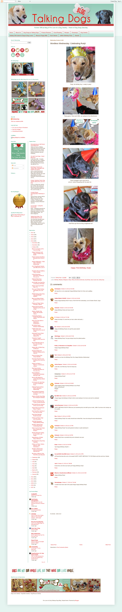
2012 (32, 477)
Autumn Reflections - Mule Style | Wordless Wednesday (38, 263)
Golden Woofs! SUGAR (60, 298)
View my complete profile (17, 121)
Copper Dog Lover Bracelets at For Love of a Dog (38, 330)
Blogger (77, 600)
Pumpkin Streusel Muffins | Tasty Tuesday (38, 271)
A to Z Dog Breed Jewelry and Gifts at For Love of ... (38, 268)
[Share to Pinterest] (79, 278)
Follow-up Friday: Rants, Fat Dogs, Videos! (38, 304)
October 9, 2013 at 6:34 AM (66, 307)
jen (55, 326)
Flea (56, 416)
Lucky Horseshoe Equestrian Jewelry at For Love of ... (38, 276)
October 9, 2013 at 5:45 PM (64, 444)
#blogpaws (65, 279)
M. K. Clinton (34, 508)
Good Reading (58, 32)
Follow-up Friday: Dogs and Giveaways (37, 418)
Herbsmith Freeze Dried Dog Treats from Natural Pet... (38, 335)
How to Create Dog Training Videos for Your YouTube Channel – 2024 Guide (37, 516)
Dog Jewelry (84, 32)
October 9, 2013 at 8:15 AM (63, 326)
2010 (32, 481)
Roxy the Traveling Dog (37, 521)
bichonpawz (58, 289)
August (34, 459)
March (34, 470)
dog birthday (87, 279)
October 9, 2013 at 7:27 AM (62, 317)
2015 (32, 236)
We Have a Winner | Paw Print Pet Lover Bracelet (38, 454)
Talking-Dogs (16, 119)
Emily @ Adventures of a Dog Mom (63, 345)
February (34, 472)
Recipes (66, 32)
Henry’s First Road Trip (36, 495)
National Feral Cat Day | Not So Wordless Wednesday (38, 388)
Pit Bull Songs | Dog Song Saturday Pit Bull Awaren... (38, 295)
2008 (32, 485)
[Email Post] (69, 277)
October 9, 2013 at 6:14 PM (76, 454)
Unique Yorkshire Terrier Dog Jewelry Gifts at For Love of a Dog (38, 182)
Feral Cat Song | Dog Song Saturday (37, 356)
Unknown (57, 307)
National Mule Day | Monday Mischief (37, 279)
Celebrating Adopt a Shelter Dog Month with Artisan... (38, 317)
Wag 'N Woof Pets (35, 533)
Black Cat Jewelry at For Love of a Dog (38, 249)
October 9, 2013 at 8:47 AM (67, 336)
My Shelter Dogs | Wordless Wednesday (38, 326)
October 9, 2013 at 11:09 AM (67, 383)
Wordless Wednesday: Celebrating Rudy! (37, 425)
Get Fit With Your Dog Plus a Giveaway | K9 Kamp (38, 283)
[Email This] (72, 278)
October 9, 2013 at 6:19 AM (73, 298)
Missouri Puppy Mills (41, 35)
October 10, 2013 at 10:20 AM (79, 473)
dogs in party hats (95, 279)
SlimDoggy (57, 336)
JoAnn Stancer (58, 364)
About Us (18, 32)
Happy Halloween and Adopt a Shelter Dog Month (37, 253)
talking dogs (101, 279)
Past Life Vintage (16, 129)
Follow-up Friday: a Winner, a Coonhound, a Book (38, 365)
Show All (43, 562)
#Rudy (73, 279)
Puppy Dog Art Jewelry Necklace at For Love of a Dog (38, 308)
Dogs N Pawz (34, 540)
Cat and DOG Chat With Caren (62, 454)
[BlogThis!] (74, 278)
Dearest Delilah (34, 529)
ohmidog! (33, 514)
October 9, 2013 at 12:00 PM (69, 395)
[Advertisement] (80, 529)
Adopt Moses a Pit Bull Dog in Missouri (37, 438)
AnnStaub (57, 425)
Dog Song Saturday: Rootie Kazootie (37, 415)
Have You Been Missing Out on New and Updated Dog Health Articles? (37, 557)
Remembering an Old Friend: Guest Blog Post (38, 145)
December (35, 242)
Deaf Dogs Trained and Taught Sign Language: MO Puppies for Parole (37, 168)
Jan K (56, 463)
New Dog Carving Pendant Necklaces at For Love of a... (38, 369)
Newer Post (53, 544)
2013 (32, 241)
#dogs (70, 279)
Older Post (108, 544)
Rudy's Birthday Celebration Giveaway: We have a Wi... (38, 374)
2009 (32, 483)
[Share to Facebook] (78, 278)
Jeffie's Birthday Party (66, 35)
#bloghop (61, 279)
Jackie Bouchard (59, 405)
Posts (14, 165)
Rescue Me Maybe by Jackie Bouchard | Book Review (38, 379)
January (34, 474)
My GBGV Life (58, 395)
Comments (16, 168)
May (33, 465)
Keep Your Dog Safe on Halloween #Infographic (37, 322)
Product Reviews (46, 32)
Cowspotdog (34, 546)
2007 (32, 487)
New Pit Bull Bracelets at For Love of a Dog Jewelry (38, 344)
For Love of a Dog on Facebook (20, 127)
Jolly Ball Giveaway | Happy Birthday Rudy (38, 422)
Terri (56, 355)
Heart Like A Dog (35, 528)
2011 (32, 479)
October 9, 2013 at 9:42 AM (79, 345)
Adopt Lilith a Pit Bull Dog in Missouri (38, 348)
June (33, 463)
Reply (56, 293)
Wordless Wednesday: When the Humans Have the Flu (37, 450)
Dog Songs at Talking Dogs (31, 32)
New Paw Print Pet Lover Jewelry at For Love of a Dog (38, 360)
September (35, 457)
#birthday (56, 279)
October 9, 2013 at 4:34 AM (67, 289)
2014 (32, 239)
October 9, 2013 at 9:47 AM (64, 355)
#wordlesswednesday (79, 279)
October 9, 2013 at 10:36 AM (69, 364)
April (33, 468)
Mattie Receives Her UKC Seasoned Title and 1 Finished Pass (37, 503)
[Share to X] (76, 278)
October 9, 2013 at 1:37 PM (66, 425)
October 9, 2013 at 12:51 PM (71, 405)
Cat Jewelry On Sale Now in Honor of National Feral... (38, 383)
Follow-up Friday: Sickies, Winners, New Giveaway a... (38, 445)
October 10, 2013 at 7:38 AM (65, 463)
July (33, 461)
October (34, 247)
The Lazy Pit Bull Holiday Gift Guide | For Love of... (38, 290)
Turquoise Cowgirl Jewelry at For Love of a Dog (38, 339)
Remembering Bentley (36, 510)
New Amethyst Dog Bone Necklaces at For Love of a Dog (38, 393)
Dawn (56, 444)
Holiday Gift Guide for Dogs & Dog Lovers (21, 35)
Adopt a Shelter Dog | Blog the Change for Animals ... (38, 398)
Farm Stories (53, 35)
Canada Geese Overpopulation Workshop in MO (38, 194)
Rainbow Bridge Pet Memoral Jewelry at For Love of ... (38, 352)
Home (11, 32)
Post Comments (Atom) (62, 547)
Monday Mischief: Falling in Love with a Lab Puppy (38, 434)
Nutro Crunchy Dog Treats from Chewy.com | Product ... (38, 429)
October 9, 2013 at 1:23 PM (63, 416)
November (35, 245)
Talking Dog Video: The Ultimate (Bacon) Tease (36, 217)
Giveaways (75, 32)
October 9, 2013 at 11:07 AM (68, 374)
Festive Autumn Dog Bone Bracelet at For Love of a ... (38, 258)
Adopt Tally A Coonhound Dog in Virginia (38, 408)
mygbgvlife (34, 494)
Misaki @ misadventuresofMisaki (63, 473)
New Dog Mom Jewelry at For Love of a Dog (38, 411)
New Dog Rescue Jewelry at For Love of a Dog (38, 405)
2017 (32, 232)
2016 (32, 234)
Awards (77, 35)
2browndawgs (58, 482)
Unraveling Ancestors (17, 131)
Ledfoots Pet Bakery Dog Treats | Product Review (38, 401)
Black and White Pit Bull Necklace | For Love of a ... (38, 300)
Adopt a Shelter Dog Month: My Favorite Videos (37, 313)
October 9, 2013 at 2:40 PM (66, 435)
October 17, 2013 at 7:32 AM (69, 482)
